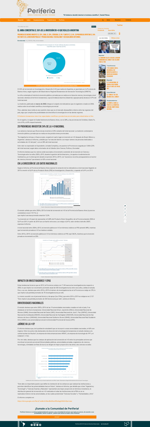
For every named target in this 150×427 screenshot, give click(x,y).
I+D (26, 40)
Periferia (61, 20)
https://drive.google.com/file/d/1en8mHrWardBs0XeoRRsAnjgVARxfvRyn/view (45, 401)
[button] (132, 15)
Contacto (128, 20)
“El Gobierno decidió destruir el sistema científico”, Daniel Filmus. (80, 15)
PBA (34, 40)
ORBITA (30, 40)
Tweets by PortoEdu (103, 28)
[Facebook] (35, 425)
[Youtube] (40, 425)
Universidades (40, 40)
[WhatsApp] (125, 212)
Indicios (94, 26)
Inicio (108, 20)
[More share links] (125, 221)
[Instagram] (37, 425)
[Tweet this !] (125, 205)
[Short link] (125, 218)
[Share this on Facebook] (125, 209)
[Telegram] (125, 215)
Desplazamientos (39, 20)
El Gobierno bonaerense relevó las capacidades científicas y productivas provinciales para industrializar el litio (55, 116)
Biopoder (21, 20)
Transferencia (51, 20)
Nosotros (118, 20)
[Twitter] (32, 425)
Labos (28, 20)
